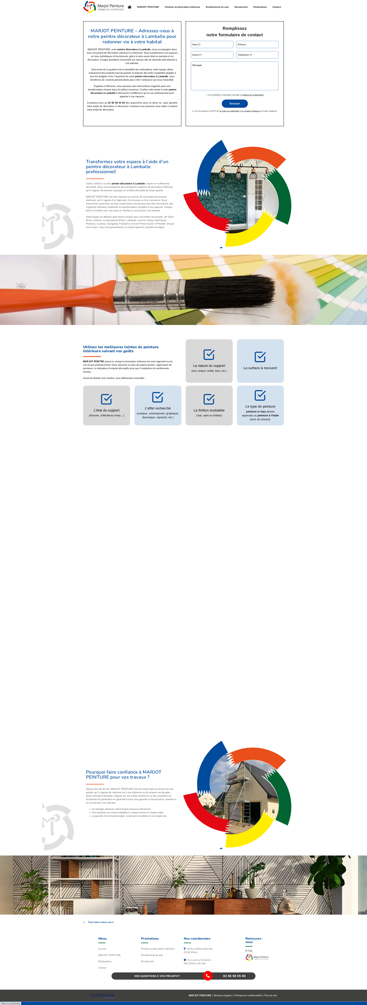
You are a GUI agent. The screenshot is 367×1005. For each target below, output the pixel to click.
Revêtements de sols (152, 955)
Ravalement (147, 961)
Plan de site (270, 995)
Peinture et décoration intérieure (158, 949)
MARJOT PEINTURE (109, 955)
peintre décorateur (145, 76)
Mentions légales (223, 995)
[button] (183, 922)
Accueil (102, 949)
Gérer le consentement (10, 1003)
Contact (102, 968)
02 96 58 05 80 (234, 976)
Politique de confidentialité (248, 995)
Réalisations (105, 961)
